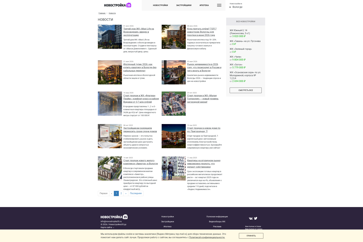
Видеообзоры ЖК (217, 221)
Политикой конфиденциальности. (207, 237)
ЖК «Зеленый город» (241, 50)
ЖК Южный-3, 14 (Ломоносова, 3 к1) (240, 33)
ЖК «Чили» (236, 58)
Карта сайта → (107, 227)
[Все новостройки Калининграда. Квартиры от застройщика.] (122, 217)
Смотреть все (246, 90)
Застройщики (183, 5)
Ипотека (204, 5)
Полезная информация (217, 216)
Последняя (136, 193)
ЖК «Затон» (236, 66)
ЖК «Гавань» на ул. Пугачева (245, 42)
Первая (103, 193)
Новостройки (160, 5)
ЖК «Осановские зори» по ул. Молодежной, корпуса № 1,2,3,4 (245, 77)
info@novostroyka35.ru (111, 221)
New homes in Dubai (253, 227)
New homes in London (253, 229)
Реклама (217, 226)
